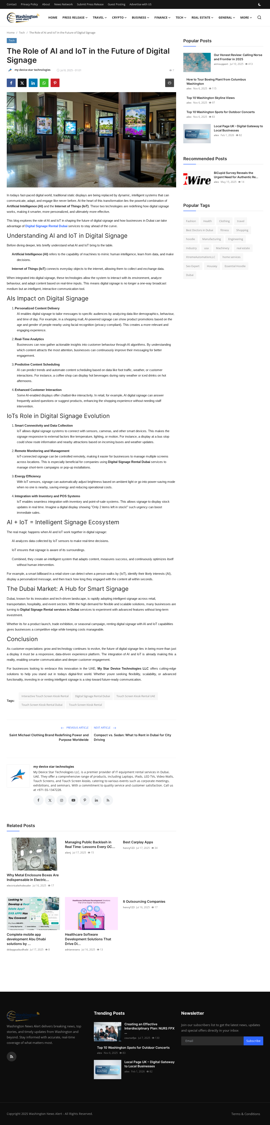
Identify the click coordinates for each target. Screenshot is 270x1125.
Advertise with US (140, 4)
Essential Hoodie (235, 266)
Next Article (102, 727)
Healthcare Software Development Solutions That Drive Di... (88, 939)
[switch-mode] (260, 4)
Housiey (212, 266)
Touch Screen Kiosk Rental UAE (135, 696)
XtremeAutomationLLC (200, 257)
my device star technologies (53, 767)
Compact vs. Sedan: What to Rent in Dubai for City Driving (132, 737)
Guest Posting (116, 4)
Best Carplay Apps (138, 842)
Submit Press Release (90, 4)
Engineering (235, 239)
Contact (12, 4)
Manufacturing (211, 239)
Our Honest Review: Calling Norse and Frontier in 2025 (238, 57)
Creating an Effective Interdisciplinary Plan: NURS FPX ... (149, 1028)
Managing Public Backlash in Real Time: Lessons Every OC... (90, 844)
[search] (259, 17)
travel (240, 221)
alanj (68, 852)
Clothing (224, 221)
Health (207, 221)
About (46, 4)
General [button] (225, 17)
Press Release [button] (73, 17)
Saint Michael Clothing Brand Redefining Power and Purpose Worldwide (49, 737)
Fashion (191, 221)
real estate (243, 248)
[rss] (11, 1056)
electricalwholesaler (19, 885)
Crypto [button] (118, 17)
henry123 (129, 848)
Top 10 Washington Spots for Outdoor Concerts (220, 112)
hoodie (190, 239)
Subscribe (253, 1041)
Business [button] (139, 17)
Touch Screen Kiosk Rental (85, 705)
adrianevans (72, 949)
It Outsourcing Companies (144, 901)
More (244, 17)
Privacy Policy (29, 4)
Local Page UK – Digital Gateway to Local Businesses (238, 128)
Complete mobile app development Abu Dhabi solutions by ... (26, 939)
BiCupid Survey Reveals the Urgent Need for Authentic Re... (236, 175)
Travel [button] (98, 17)
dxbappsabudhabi (17, 949)
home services (231, 257)
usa (206, 248)
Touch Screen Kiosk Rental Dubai (42, 705)
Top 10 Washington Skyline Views (210, 98)
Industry (191, 248)
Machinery (222, 248)
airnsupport (221, 64)
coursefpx (130, 1038)
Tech (22, 32)
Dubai (189, 275)
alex (189, 88)
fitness (224, 230)
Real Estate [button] (201, 17)
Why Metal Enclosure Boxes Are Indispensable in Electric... (33, 877)
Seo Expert (193, 266)
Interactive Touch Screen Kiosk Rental (45, 696)
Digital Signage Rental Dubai (92, 696)
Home (52, 17)
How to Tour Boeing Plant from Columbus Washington (216, 81)
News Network (63, 4)
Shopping (242, 230)
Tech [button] (179, 17)
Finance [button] (160, 17)
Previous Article (77, 727)
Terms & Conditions (245, 1114)
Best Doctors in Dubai (199, 230)
